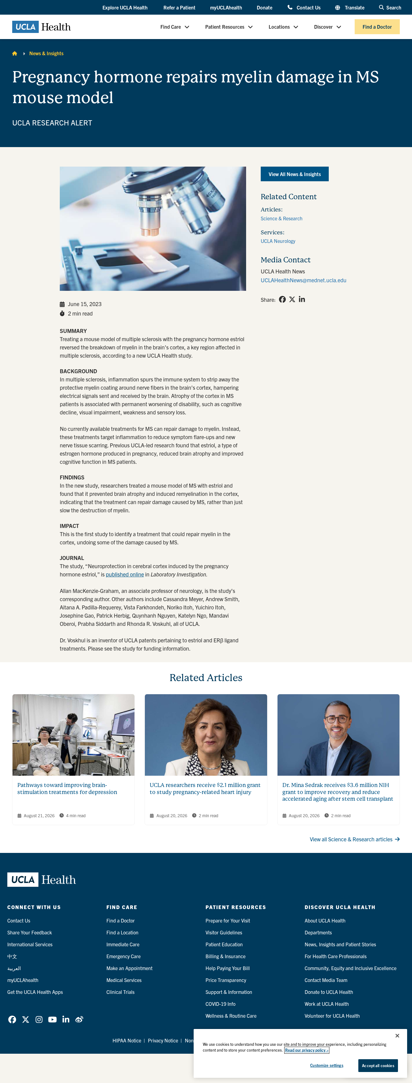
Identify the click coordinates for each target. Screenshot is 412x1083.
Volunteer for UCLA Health (332, 1016)
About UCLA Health (325, 920)
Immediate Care (122, 944)
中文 (12, 956)
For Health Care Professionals (336, 956)
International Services (29, 944)
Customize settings (326, 1065)
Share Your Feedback (29, 932)
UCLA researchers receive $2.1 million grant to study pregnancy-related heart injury (205, 788)
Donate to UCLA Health (329, 992)
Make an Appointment (129, 968)
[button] (125, 8)
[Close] (397, 1035)
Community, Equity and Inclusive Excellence (350, 968)
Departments (318, 932)
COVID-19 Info (220, 1004)
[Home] (14, 53)
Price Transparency (226, 980)
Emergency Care (123, 956)
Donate (264, 7)
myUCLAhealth (226, 7)
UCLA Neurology (278, 241)
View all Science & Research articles (351, 839)
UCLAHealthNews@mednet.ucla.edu (303, 279)
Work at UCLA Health (327, 1004)
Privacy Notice (163, 1040)
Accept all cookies (378, 1065)
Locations (279, 27)
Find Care (170, 27)
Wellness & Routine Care (231, 1016)
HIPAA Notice (127, 1040)
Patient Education (224, 944)
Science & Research (282, 218)
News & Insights (46, 53)
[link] (282, 299)
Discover (323, 27)
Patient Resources (224, 27)
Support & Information (229, 992)
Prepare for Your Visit (228, 920)
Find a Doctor (377, 27)
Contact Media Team (326, 980)
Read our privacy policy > (306, 1050)
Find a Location (122, 932)
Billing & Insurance (225, 956)
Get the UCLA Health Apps (35, 992)
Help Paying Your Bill (228, 968)
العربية (14, 968)
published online (125, 574)
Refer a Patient (179, 7)
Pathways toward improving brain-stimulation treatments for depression (67, 788)
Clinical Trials (120, 992)
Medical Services (124, 980)
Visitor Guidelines (224, 932)
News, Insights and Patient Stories (340, 944)
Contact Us (308, 7)
